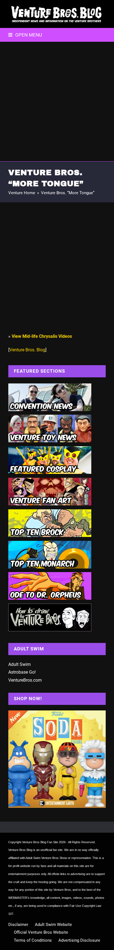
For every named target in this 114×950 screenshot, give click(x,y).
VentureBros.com (25, 680)
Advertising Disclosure (79, 940)
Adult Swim (19, 664)
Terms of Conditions (33, 940)
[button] (25, 35)
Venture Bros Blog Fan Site (40, 842)
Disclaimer (18, 924)
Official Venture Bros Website (41, 932)
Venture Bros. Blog (27, 349)
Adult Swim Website (53, 924)
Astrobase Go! (22, 672)
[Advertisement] (57, 102)
